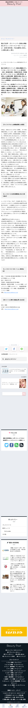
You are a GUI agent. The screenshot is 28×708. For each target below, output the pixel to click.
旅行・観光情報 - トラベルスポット (14, 677)
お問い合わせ (20, 654)
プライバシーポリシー (15, 652)
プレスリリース (13, 354)
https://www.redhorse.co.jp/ (11, 292)
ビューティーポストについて (14, 650)
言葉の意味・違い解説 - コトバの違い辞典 (15, 699)
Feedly (16, 447)
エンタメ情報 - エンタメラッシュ (14, 664)
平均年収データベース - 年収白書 (14, 695)
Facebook (11, 447)
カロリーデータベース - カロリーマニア (14, 693)
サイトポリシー (9, 654)
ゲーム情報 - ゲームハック (14, 668)
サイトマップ (21, 656)
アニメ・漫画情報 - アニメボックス (14, 666)
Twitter (6, 447)
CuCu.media (7, 531)
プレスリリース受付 (9, 656)
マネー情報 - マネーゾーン (14, 675)
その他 (4, 534)
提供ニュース (6, 528)
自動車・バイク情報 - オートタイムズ (14, 679)
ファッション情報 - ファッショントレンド (15, 670)
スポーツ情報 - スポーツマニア (14, 672)
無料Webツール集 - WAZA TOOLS (15, 697)
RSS (21, 447)
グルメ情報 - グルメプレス (14, 662)
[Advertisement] (14, 21)
